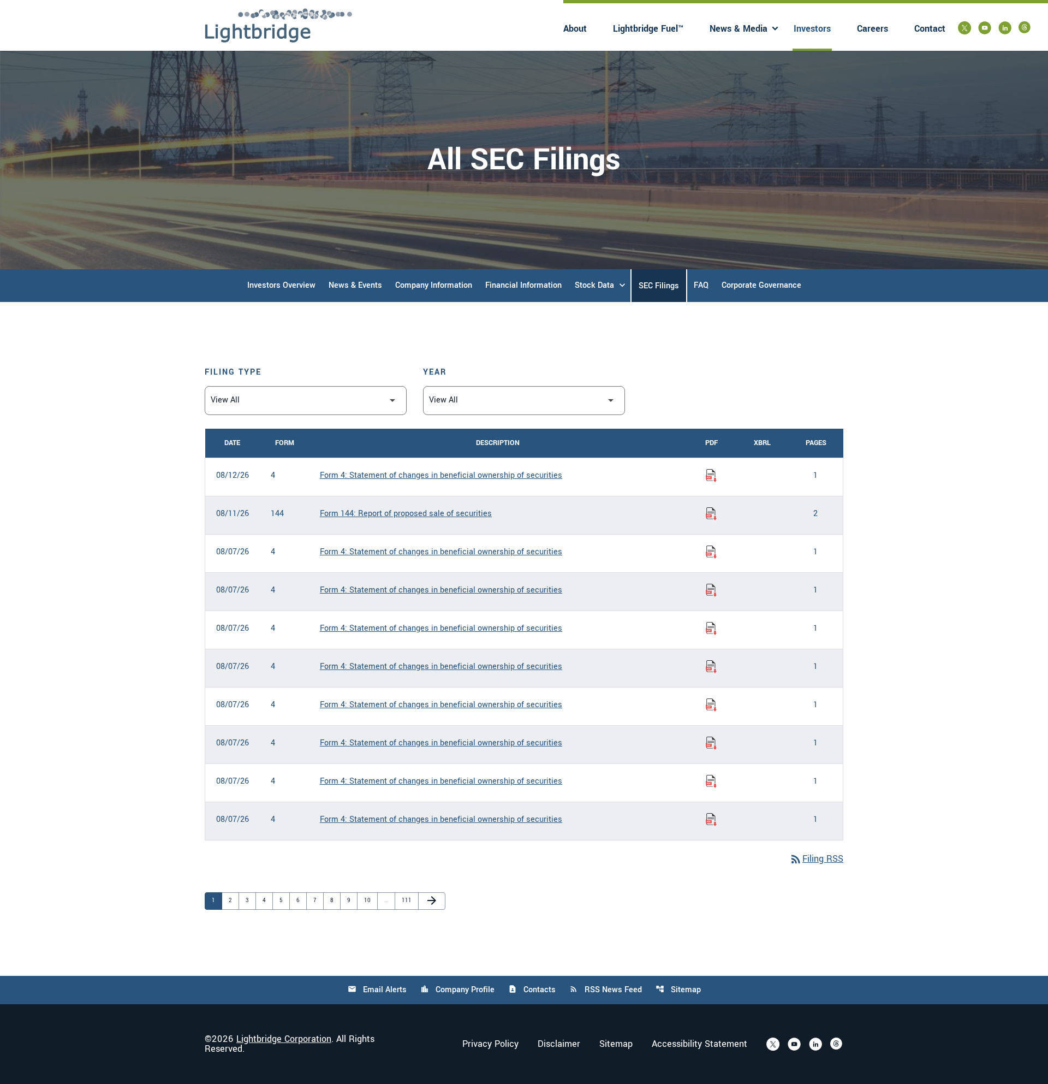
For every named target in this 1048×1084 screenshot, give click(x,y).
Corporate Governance (761, 285)
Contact (929, 28)
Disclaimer (559, 1044)
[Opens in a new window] (964, 27)
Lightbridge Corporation (283, 1039)
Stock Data (594, 285)
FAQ (701, 285)
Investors (812, 28)
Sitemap (678, 990)
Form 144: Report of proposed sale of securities (406, 513)
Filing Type (233, 372)
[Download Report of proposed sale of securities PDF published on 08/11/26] (711, 513)
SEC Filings (659, 286)
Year (435, 372)
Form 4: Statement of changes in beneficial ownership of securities (441, 475)
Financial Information (523, 285)
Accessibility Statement (699, 1044)
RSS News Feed (605, 990)
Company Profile (457, 990)
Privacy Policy (490, 1044)
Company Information (433, 285)
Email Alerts (377, 990)
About (575, 28)
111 (407, 900)
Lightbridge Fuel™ (648, 28)
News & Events (355, 285)
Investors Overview (281, 285)
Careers (872, 28)
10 (370, 900)
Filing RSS (816, 858)
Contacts (532, 990)
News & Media (738, 28)
